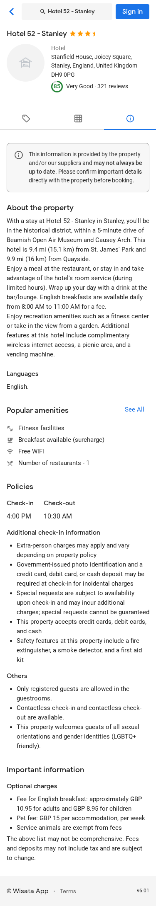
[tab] (26, 118)
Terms (68, 891)
